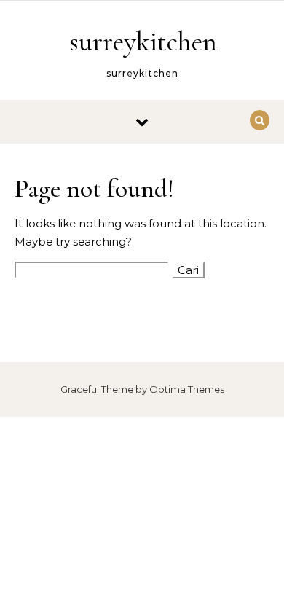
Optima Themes (186, 389)
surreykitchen (143, 41)
